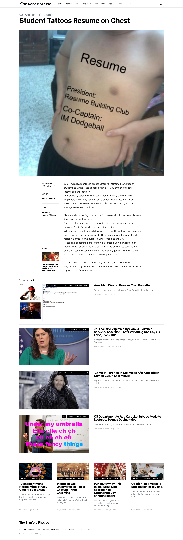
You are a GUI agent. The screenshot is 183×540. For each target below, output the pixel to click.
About (128, 4)
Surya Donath (61, 510)
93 (21, 15)
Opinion (68, 4)
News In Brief (67, 285)
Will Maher (97, 510)
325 (64, 417)
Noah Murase (136, 510)
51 (47, 285)
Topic (76, 4)
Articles (85, 4)
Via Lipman (23, 510)
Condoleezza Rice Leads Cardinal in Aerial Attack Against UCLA (50, 267)
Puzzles (103, 4)
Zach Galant (98, 294)
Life (40, 15)
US (80, 329)
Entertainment (76, 373)
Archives (120, 4)
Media (110, 4)
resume (45, 215)
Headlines (94, 4)
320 (60, 373)
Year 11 (85, 329)
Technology (78, 285)
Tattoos (52, 215)
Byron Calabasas (100, 346)
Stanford (59, 4)
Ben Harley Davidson (101, 387)
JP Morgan (46, 212)
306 (67, 329)
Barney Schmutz (48, 199)
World (86, 285)
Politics (116, 479)
